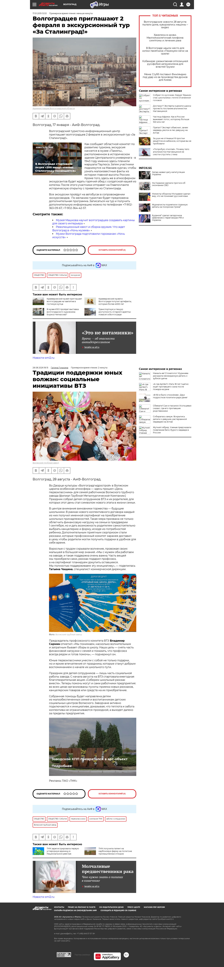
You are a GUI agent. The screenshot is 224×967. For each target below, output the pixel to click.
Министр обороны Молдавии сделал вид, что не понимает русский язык (171, 195)
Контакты (59, 907)
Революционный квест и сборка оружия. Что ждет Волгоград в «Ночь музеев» (88, 228)
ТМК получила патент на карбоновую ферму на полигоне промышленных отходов (115, 851)
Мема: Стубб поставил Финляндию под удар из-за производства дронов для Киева (165, 77)
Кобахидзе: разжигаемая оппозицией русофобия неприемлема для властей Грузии (165, 64)
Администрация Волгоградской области (54, 108)
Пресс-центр (133, 907)
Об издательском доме (111, 907)
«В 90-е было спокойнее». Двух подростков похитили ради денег (170, 396)
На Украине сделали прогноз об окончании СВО (168, 184)
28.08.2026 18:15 (40, 367)
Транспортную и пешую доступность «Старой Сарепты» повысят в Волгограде (115, 312)
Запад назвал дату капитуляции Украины (168, 173)
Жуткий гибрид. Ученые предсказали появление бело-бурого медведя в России (172, 430)
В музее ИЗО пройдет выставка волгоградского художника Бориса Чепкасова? (63, 312)
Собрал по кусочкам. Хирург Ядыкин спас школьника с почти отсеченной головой (172, 98)
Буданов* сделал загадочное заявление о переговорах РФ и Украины (168, 217)
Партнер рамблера (82, 955)
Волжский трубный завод (46, 463)
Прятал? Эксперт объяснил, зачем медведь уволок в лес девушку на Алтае (170, 130)
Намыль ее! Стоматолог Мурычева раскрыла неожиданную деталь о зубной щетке (170, 376)
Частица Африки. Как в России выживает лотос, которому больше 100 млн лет (171, 119)
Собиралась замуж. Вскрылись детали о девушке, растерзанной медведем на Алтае (170, 419)
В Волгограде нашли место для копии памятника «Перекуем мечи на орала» (165, 51)
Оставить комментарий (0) (112, 250)
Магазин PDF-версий (154, 907)
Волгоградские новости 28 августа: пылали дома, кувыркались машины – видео (165, 25)
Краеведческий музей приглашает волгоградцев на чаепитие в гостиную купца (64, 301)
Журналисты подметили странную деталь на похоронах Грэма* (170, 206)
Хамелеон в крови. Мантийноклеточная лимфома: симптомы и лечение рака (165, 38)
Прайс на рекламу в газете (81, 907)
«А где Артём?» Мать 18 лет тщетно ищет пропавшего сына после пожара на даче (171, 387)
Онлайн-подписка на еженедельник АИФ (75, 910)
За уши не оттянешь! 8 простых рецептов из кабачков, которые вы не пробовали (172, 141)
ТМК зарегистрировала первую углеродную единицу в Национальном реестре (63, 851)
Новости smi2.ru (43, 357)
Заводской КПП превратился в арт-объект (90, 759)
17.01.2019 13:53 (40, 13)
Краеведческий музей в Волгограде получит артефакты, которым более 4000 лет (115, 301)
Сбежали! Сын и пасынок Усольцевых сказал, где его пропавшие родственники (172, 408)
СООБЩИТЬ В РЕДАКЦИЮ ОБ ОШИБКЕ (118, 910)
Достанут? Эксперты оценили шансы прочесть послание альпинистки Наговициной (172, 108)
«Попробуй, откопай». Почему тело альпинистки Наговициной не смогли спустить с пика (171, 152)
